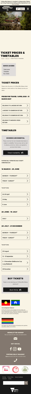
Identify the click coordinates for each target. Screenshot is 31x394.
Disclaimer (4, 378)
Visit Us (7, 58)
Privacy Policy (10, 377)
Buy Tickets (6, 73)
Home (2, 58)
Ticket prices (6, 69)
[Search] (26, 383)
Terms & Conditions (19, 377)
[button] (15, 105)
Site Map (4, 377)
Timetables (6, 71)
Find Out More (15, 4)
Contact (9, 378)
